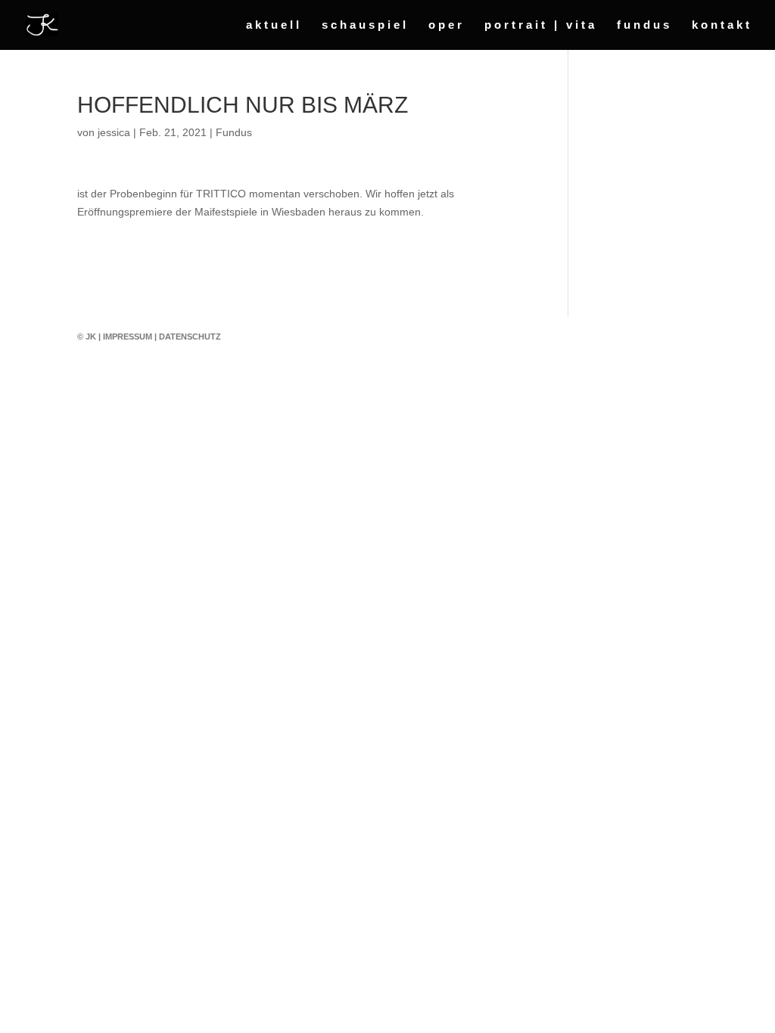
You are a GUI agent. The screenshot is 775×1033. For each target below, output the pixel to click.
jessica (114, 132)
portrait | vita (540, 25)
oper (446, 25)
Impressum (127, 336)
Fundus (234, 132)
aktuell (274, 25)
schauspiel (365, 25)
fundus (644, 25)
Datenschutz (190, 336)
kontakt (722, 25)
